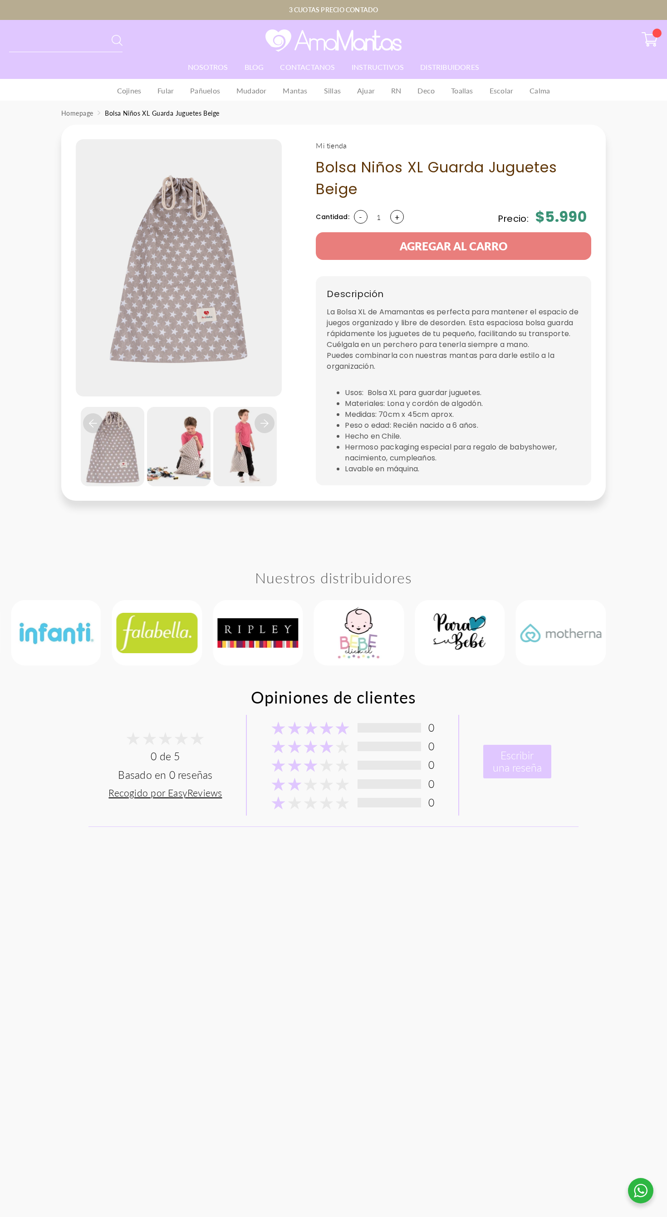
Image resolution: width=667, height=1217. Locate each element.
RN (396, 90)
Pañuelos (205, 90)
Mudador (251, 90)
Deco (426, 90)
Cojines (129, 90)
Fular (165, 90)
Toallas (462, 90)
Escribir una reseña (517, 761)
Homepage (77, 113)
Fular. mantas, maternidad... (53, 40)
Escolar (501, 90)
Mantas (295, 90)
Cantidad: (332, 216)
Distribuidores (449, 67)
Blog (254, 67)
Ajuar (366, 90)
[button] (93, 423)
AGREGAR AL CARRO (454, 246)
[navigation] (112, 436)
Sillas (332, 90)
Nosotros (208, 67)
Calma (540, 90)
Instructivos (378, 67)
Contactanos (307, 67)
